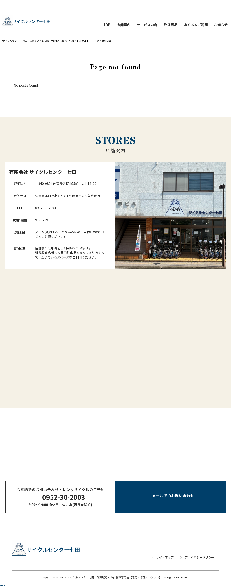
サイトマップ (165, 557)
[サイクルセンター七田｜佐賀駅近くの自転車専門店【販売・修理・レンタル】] (26, 21)
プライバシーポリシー (199, 557)
